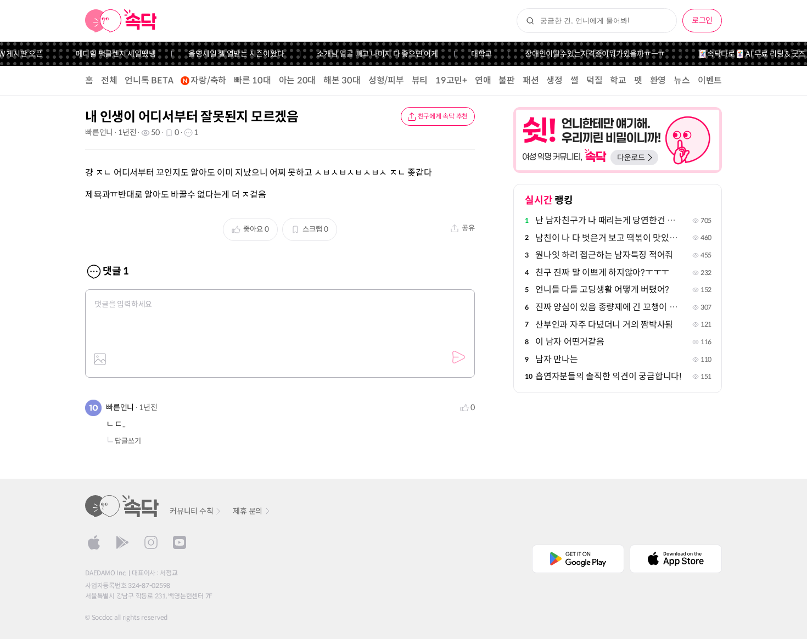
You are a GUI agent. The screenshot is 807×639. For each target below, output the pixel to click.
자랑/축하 (208, 80)
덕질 (594, 80)
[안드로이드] (122, 542)
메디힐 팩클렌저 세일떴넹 (109, 54)
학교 (618, 80)
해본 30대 (342, 80)
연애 (483, 80)
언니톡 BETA (149, 80)
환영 (658, 80)
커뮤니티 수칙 (191, 511)
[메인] (121, 20)
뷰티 (420, 80)
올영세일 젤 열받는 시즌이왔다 (230, 54)
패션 (531, 80)
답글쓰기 (128, 441)
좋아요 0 (256, 229)
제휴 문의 (247, 511)
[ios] (94, 542)
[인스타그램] (151, 542)
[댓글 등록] (458, 357)
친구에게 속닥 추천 (443, 116)
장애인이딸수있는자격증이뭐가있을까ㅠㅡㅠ (589, 54)
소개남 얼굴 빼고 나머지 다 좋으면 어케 (371, 54)
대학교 (475, 54)
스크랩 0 (315, 229)
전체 (109, 80)
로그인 (702, 20)
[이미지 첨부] (100, 359)
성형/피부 (386, 80)
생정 (554, 80)
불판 (506, 80)
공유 (468, 228)
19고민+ (451, 80)
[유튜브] (179, 542)
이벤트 (710, 80)
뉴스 (682, 80)
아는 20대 (297, 80)
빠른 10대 (252, 80)
